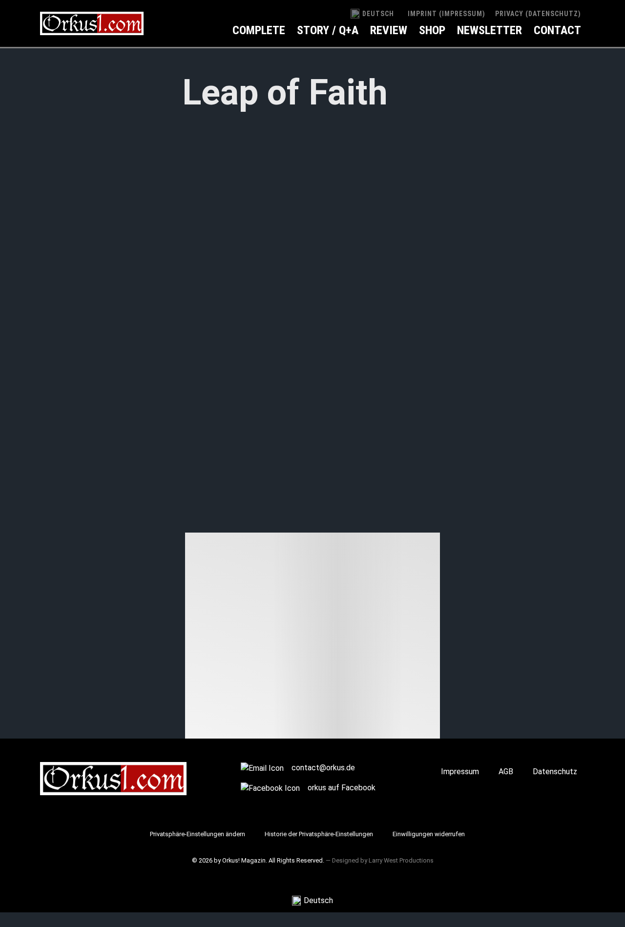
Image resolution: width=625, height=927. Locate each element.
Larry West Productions (401, 860)
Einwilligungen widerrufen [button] (429, 834)
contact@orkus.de (323, 767)
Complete (258, 30)
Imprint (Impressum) (446, 14)
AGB (506, 771)
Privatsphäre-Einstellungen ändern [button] (197, 834)
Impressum (460, 771)
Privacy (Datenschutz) (538, 14)
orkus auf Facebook (341, 787)
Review (388, 30)
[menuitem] (372, 14)
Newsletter (489, 30)
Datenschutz (555, 771)
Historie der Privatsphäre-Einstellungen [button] (319, 834)
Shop (432, 30)
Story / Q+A (327, 30)
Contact (557, 30)
